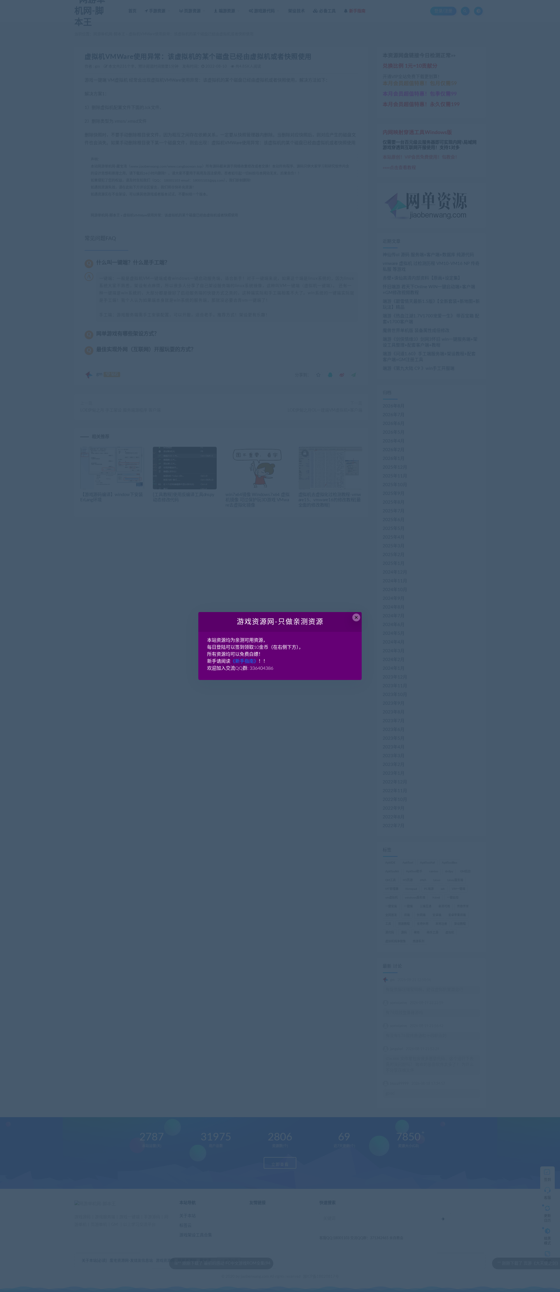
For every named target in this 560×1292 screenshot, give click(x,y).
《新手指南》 (244, 661)
